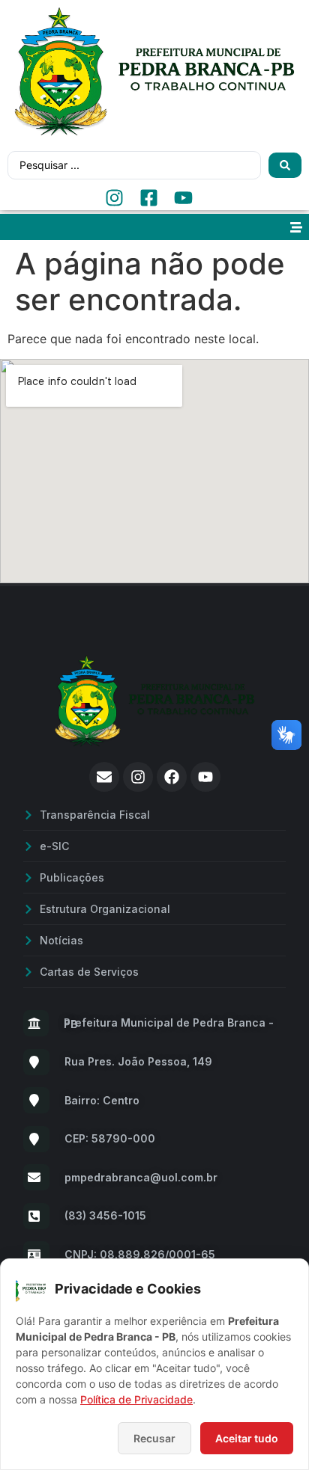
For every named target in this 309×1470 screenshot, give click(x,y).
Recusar (155, 1438)
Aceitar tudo (246, 1438)
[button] (296, 227)
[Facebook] (172, 777)
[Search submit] (285, 165)
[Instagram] (138, 777)
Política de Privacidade (136, 1399)
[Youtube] (205, 777)
